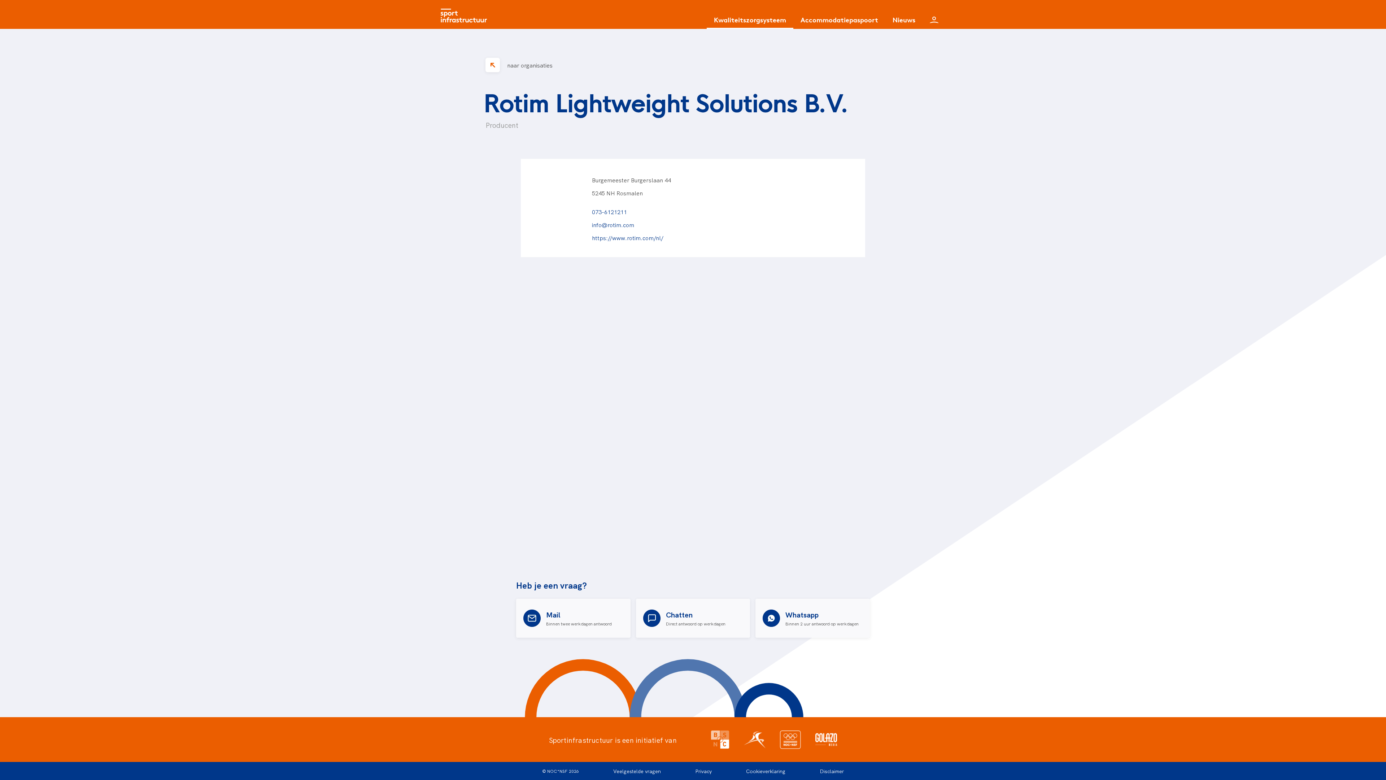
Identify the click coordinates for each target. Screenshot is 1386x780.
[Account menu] (934, 14)
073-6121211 (609, 212)
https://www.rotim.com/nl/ (627, 238)
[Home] (465, 14)
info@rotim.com (613, 225)
